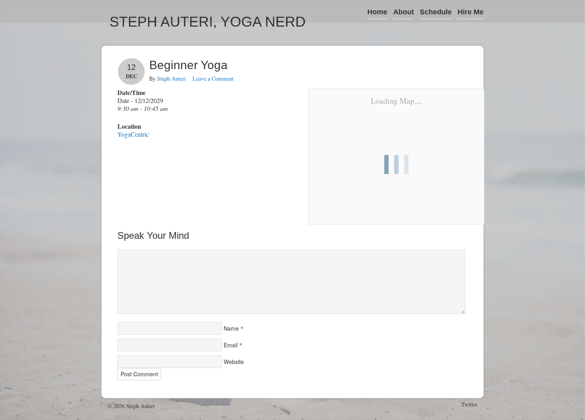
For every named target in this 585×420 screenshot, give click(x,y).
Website (234, 362)
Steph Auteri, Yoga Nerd (207, 22)
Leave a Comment (213, 78)
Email (231, 345)
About (403, 12)
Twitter (469, 404)
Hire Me (471, 12)
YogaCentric (133, 134)
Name (231, 328)
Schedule (436, 12)
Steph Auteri (171, 78)
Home (377, 12)
